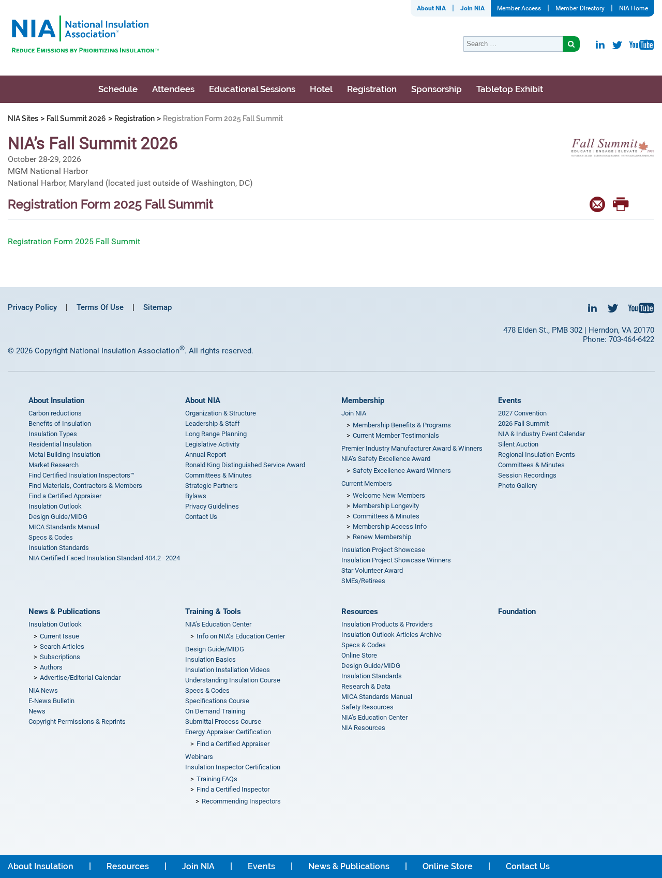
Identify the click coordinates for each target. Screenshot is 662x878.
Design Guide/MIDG (57, 516)
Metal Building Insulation (64, 454)
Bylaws (195, 496)
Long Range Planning (216, 434)
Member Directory (580, 8)
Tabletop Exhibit (509, 89)
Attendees (173, 89)
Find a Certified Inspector (233, 789)
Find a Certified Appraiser (64, 496)
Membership (362, 400)
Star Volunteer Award (372, 570)
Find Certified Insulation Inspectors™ (81, 475)
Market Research (53, 465)
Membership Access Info (390, 526)
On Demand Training (215, 711)
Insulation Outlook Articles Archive (391, 634)
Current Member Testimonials (396, 435)
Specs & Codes (50, 537)
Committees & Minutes (218, 475)
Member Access (519, 8)
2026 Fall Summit (523, 423)
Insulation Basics (210, 659)
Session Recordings (527, 475)
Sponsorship (436, 89)
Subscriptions (60, 657)
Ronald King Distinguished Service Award (245, 465)
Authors (51, 667)
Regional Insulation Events (536, 454)
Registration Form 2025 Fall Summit (74, 241)
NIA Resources (363, 728)
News (37, 711)
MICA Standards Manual (63, 527)
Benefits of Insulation (59, 423)
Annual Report (205, 454)
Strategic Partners (211, 485)
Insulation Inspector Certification (232, 767)
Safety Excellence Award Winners (402, 470)
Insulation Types (52, 434)
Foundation (517, 611)
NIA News (43, 690)
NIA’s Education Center (218, 624)
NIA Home (633, 8)
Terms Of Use (100, 307)
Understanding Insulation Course (232, 680)
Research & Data (365, 686)
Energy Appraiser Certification (228, 732)
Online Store (359, 655)
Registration (372, 89)
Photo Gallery (517, 485)
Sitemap (157, 307)
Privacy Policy (32, 307)
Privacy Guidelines (212, 506)
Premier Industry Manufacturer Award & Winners (412, 448)
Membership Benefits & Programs (402, 425)
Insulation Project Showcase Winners (396, 560)
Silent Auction (518, 444)
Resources (359, 611)
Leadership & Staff (212, 423)
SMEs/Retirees (363, 581)
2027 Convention (522, 413)
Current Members (366, 483)
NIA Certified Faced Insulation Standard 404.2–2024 (104, 558)
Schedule (118, 89)
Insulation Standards (58, 548)
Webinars (199, 757)
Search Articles (62, 646)
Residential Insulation (60, 444)
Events (509, 400)
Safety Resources (367, 707)
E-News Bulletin (51, 701)
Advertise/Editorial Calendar (80, 677)
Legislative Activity (212, 444)
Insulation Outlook (55, 506)
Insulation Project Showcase (383, 550)
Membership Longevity (386, 506)
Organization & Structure (220, 413)
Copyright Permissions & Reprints (77, 721)
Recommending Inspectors (241, 801)
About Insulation (56, 400)
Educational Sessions (252, 89)
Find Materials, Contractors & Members (85, 485)
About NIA (431, 8)
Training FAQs (217, 779)
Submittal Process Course (223, 721)
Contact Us (201, 516)
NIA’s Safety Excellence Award (385, 459)
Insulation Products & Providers (387, 624)
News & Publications (64, 611)
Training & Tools (213, 611)
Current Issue (59, 636)
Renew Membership (382, 537)
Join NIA (472, 8)
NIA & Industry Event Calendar (541, 434)
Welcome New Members (389, 495)
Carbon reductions (55, 413)
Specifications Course (217, 701)
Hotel (321, 89)
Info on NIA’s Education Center (241, 636)
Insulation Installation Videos (227, 670)
